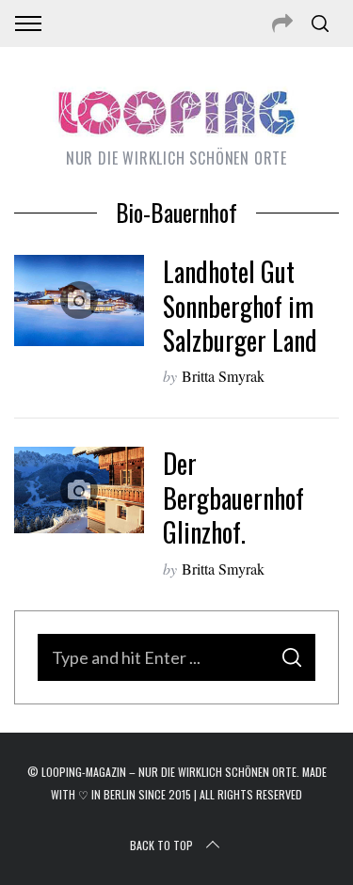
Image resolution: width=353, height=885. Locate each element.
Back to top (161, 845)
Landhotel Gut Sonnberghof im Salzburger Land (240, 305)
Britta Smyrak (223, 376)
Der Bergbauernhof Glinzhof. (233, 497)
